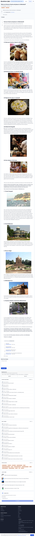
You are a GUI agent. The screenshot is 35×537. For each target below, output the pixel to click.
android (16, 468)
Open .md (25, 376)
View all (31, 421)
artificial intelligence (5, 468)
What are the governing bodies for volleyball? (8, 446)
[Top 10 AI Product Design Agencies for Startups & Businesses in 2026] (3, 485)
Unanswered (2, 510)
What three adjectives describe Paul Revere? (8, 434)
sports (12, 466)
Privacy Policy (24, 535)
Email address (4, 496)
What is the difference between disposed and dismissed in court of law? (12, 455)
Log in (26, 1)
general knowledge (19, 465)
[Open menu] (33, 1)
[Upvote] (5, 343)
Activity (2, 508)
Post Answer (4, 368)
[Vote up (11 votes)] (1, 10)
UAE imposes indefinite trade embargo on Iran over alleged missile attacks (15, 481)
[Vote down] (1, 13)
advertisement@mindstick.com (23, 531)
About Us (19, 508)
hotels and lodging (11, 468)
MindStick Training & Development (6, 515)
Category (19, 513)
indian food (7, 7)
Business (19, 517)
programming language (25, 466)
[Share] (11, 6)
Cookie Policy (19, 535)
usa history (9, 465)
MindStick (2, 514)
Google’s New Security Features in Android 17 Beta (11, 488)
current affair (14, 465)
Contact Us (19, 509)
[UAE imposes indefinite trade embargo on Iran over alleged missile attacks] (3, 482)
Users (19, 514)
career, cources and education (6, 466)
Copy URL (9, 376)
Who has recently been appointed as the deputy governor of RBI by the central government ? (15, 428)
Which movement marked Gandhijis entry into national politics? (11, 452)
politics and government (17, 466)
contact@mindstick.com (22, 530)
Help (18, 515)
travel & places (12, 12)
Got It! (32, 535)
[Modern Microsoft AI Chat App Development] (3, 475)
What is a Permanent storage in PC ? (7, 449)
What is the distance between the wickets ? (8, 440)
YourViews (2, 516)
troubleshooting (4, 465)
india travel (3, 7)
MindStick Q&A (5, 1)
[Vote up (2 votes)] (2, 20)
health (30, 466)
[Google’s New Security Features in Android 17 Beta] (3, 488)
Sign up (30, 1)
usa (19, 468)
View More (30, 379)
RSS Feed (2, 520)
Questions (2, 509)
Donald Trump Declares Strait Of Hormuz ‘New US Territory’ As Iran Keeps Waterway (16, 478)
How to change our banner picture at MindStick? (9, 437)
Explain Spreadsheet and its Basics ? (7, 443)
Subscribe (18, 500)
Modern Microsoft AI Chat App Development (10, 475)
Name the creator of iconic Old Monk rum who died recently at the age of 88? (13, 431)
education (22, 468)
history (24, 465)
